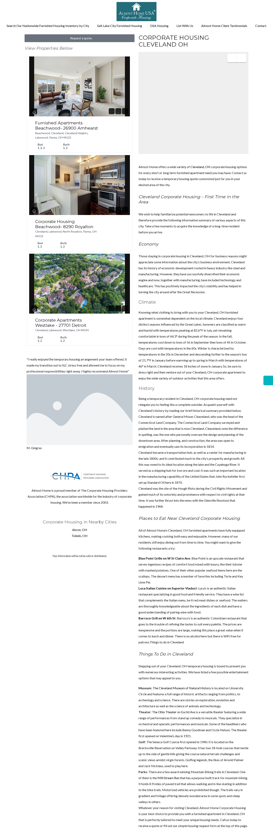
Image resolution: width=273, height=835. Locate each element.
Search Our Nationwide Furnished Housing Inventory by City (48, 26)
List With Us (184, 26)
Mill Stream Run (168, 778)
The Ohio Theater (164, 712)
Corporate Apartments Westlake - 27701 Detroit (60, 323)
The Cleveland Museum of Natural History (182, 688)
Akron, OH (79, 530)
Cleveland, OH (200, 167)
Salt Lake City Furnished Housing (119, 26)
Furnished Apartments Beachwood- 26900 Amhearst (66, 125)
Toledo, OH (80, 536)
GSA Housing (159, 26)
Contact (260, 26)
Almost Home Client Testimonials (224, 26)
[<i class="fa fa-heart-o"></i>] (118, 111)
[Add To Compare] (125, 111)
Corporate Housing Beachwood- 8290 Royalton (64, 224)
